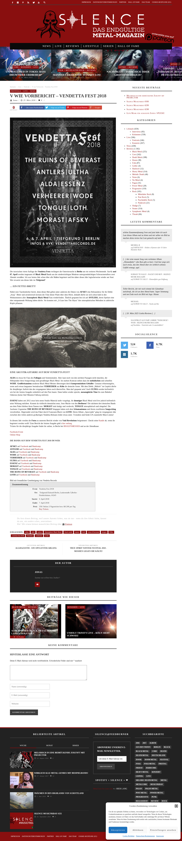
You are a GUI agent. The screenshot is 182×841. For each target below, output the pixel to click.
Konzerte (26, 67)
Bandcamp (36, 446)
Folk (60, 70)
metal (164, 780)
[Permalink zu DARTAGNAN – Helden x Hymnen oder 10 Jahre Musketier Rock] (126, 246)
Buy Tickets (43, 509)
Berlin (157, 747)
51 (53, 776)
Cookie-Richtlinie (129, 836)
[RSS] (28, 2)
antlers (40, 532)
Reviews (91, 70)
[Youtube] (38, 2)
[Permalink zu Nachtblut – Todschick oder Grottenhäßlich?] (126, 322)
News (33, 91)
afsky (27, 532)
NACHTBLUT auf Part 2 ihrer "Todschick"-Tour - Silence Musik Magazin (150, 321)
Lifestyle (130, 129)
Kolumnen (136, 134)
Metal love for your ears (103, 789)
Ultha (111, 532)
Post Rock (142, 197)
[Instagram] (17, 2)
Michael (135, 302)
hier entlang (67, 423)
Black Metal (19, 607)
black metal (68, 532)
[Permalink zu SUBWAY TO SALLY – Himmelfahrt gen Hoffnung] (126, 276)
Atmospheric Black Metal (53, 532)
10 (50, 796)
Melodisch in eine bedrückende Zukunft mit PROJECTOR (145, 97)
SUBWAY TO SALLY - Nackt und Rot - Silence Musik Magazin (150, 275)
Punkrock (142, 203)
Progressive (136, 189)
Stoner (134, 208)
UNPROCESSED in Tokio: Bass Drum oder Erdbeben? (26, 73)
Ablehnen (138, 830)
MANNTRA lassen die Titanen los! (77, 74)
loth (83, 532)
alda (33, 532)
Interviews (136, 132)
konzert (156, 772)
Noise (134, 177)
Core (16, 67)
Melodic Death (138, 174)
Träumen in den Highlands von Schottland (59, 793)
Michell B (135, 245)
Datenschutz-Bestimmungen (145, 836)
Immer (76, 745)
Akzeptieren (118, 830)
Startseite (13, 87)
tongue (104, 532)
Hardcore (136, 169)
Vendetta (30, 535)
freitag (162, 764)
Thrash (135, 214)
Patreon (68, 524)
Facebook (24, 446)
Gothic (122, 67)
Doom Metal (151, 760)
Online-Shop (15, 435)
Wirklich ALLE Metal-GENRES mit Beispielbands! (61, 773)
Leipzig (139, 776)
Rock (134, 191)
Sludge (135, 206)
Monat (49, 745)
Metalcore (141, 784)
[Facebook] (12, 2)
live (148, 776)
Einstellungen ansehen (163, 830)
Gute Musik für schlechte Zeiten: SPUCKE (146, 113)
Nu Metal (136, 180)
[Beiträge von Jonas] (21, 578)
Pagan (134, 183)
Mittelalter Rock (75, 70)
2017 (144, 743)
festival (164, 760)
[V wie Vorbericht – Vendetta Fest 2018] (63, 192)
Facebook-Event (16, 432)
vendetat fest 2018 (18, 535)
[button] (176, 806)
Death (163, 751)
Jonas (15, 100)
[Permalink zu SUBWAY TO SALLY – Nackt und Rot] (126, 303)
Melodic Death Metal (146, 780)
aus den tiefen (143, 747)
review (154, 801)
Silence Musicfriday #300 (138, 101)
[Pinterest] (23, 2)
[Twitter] (33, 2)
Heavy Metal (137, 171)
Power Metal (137, 186)
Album (153, 743)
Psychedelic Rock (145, 200)
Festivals (26, 87)
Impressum (160, 836)
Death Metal (137, 157)
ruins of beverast (93, 532)
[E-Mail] (37, 584)
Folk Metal (149, 764)
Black (167, 747)
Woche (23, 745)
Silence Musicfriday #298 (138, 109)
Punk (154, 797)
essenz (77, 532)
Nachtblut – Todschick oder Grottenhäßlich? (128, 73)
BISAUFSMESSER (72, 426)
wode (47, 535)
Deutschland (158, 755)
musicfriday (156, 784)
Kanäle (101, 421)
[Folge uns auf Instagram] (124, 354)
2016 (137, 743)
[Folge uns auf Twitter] (124, 345)
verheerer (39, 535)
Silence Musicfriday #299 (138, 105)
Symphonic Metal (139, 211)
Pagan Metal (151, 789)
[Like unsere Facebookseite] (150, 345)
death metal (142, 755)
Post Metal (141, 793)
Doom (134, 160)
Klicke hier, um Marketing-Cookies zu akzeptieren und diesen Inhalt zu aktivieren (63, 339)
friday (139, 768)
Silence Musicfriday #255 (48, 814)
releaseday (142, 801)
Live (35, 67)
